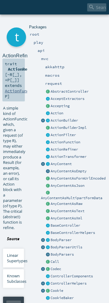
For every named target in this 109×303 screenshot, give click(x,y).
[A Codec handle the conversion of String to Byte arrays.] (47, 269)
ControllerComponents (72, 276)
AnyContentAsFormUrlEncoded (78, 178)
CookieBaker (62, 298)
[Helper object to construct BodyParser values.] (43, 240)
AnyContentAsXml (66, 218)
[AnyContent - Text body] (47, 211)
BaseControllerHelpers (73, 233)
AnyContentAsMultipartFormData (71, 198)
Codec (56, 269)
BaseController (65, 225)
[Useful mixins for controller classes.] (47, 283)
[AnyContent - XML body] (47, 218)
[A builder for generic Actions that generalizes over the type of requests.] (47, 142)
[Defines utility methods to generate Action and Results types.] (47, 225)
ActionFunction (65, 142)
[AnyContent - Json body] (47, 185)
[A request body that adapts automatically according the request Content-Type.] (47, 164)
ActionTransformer (69, 157)
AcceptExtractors (67, 99)
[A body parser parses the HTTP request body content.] (47, 240)
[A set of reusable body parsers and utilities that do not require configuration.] (47, 247)
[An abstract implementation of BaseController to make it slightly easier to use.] (47, 91)
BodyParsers (62, 254)
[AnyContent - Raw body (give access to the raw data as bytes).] (47, 204)
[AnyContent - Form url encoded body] (47, 178)
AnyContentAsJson (67, 185)
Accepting (60, 106)
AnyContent (61, 164)
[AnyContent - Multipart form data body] (47, 193)
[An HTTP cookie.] (47, 291)
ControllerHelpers (69, 283)
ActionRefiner (64, 149)
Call (55, 262)
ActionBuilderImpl (69, 128)
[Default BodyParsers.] (47, 254)
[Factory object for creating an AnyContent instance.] (43, 164)
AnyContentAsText (67, 211)
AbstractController (70, 91)
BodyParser (61, 240)
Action (57, 113)
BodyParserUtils (66, 247)
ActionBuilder (64, 120)
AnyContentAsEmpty (69, 171)
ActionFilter (63, 135)
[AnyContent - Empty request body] (47, 171)
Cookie (57, 291)
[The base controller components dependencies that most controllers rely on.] (47, 276)
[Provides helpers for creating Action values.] (47, 120)
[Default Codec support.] (43, 269)
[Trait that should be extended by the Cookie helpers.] (47, 298)
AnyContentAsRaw (66, 204)
